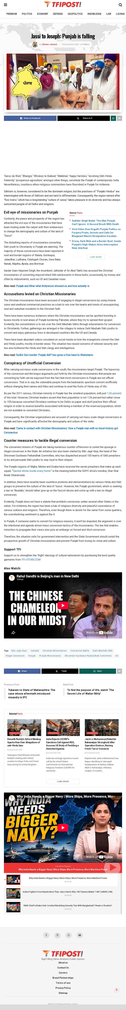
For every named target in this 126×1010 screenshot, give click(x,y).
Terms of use (63, 983)
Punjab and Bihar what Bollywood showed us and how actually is (52, 286)
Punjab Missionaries (50, 655)
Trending (15, 733)
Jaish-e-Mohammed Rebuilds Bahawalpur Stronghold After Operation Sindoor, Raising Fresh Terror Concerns (100, 744)
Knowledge (94, 14)
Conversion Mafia (80, 650)
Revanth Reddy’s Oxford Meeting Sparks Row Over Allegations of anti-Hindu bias (24, 742)
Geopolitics (75, 14)
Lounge (120, 14)
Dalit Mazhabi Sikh (103, 650)
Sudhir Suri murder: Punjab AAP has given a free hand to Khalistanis (54, 354)
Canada (35, 650)
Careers (63, 973)
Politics (27, 14)
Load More (96, 257)
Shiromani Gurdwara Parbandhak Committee (88, 655)
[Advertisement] (63, 148)
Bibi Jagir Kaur (19, 650)
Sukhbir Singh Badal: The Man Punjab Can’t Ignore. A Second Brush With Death (95, 222)
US (116, 655)
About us (63, 962)
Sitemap (63, 993)
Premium (11, 14)
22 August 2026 (15, 750)
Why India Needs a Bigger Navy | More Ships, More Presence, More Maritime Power (63, 869)
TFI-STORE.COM (31, 559)
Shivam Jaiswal (49, 44)
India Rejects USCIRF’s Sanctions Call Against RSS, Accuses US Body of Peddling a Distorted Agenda (62, 744)
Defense (58, 14)
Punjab (32, 655)
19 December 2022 (70, 44)
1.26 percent (113, 393)
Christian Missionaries (55, 650)
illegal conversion (15, 655)
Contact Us (63, 967)
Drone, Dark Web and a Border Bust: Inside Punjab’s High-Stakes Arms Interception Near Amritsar (96, 244)
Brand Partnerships (63, 978)
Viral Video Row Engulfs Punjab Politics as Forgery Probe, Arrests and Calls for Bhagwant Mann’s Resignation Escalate (96, 232)
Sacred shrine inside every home (32, 470)
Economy (42, 14)
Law (108, 14)
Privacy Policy (63, 988)
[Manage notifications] (116, 989)
